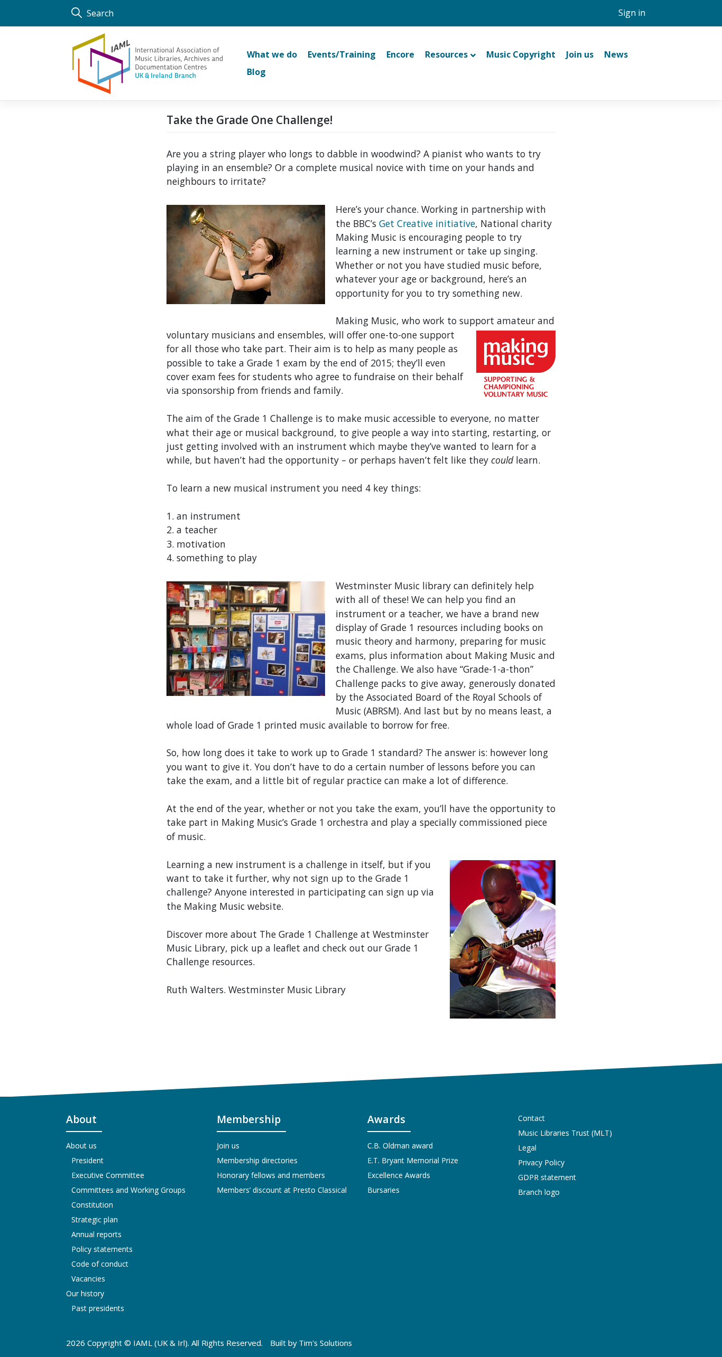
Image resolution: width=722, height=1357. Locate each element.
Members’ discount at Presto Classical (282, 1190)
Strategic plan (94, 1219)
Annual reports (96, 1234)
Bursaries (383, 1190)
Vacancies (88, 1279)
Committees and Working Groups (128, 1190)
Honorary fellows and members (271, 1175)
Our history (85, 1293)
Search (99, 13)
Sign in (631, 12)
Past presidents (97, 1308)
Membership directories (257, 1160)
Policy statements (102, 1249)
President (87, 1160)
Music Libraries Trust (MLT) (565, 1133)
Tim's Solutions (325, 1342)
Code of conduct (99, 1264)
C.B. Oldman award (400, 1146)
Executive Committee (107, 1175)
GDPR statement (547, 1177)
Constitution (92, 1205)
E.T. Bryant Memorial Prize (412, 1160)
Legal (527, 1148)
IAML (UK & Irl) (160, 1342)
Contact (531, 1118)
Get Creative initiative (427, 223)
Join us (228, 1146)
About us (81, 1146)
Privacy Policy (541, 1162)
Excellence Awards (398, 1175)
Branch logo (539, 1192)
